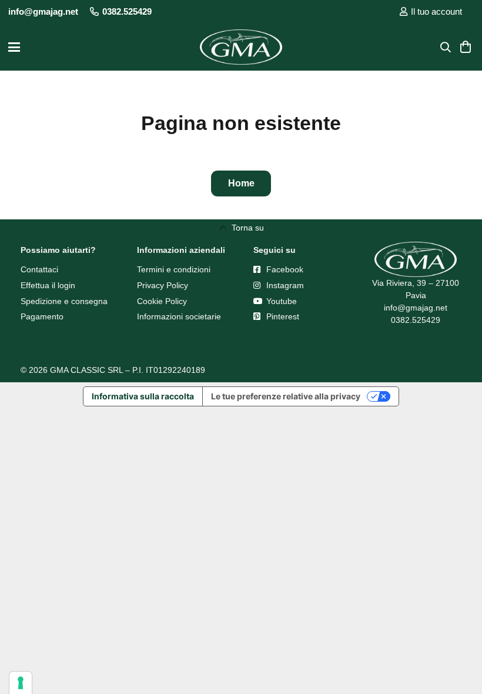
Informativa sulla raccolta (143, 396)
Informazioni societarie (179, 316)
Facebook (283, 269)
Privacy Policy (162, 285)
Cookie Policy (162, 301)
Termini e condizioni (173, 269)
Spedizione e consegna (64, 301)
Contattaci (39, 269)
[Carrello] (465, 47)
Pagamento (42, 316)
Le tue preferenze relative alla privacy (285, 396)
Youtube (280, 301)
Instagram (284, 285)
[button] (14, 47)
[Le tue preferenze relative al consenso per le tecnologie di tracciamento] (20, 683)
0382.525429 (415, 320)
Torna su (248, 227)
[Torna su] (225, 227)
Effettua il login (48, 285)
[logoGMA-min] (241, 47)
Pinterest (281, 316)
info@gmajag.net (415, 307)
